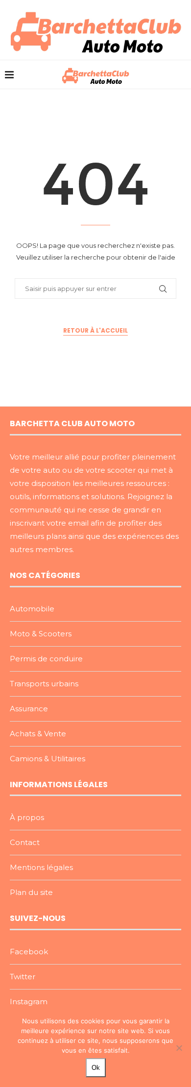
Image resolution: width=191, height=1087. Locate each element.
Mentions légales (41, 867)
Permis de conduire (46, 658)
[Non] (179, 1048)
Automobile (32, 608)
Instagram (29, 1001)
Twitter (22, 976)
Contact (25, 842)
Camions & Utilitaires (47, 758)
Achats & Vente (38, 733)
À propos (27, 817)
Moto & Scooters (41, 633)
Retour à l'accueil (95, 330)
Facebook (29, 951)
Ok (96, 1067)
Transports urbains (44, 683)
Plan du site (31, 892)
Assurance (29, 708)
